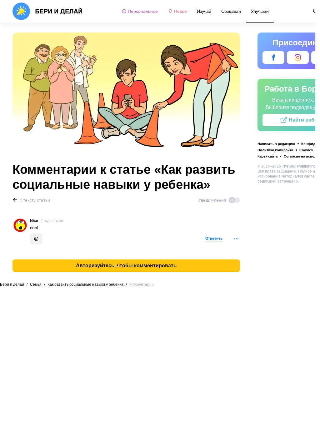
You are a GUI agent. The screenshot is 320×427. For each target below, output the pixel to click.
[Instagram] (298, 57)
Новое (180, 11)
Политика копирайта (275, 150)
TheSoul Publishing (299, 166)
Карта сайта (268, 156)
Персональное (143, 11)
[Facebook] (273, 57)
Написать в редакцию (276, 144)
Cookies (306, 150)
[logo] (47, 11)
